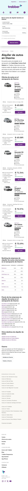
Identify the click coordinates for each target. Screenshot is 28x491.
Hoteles (4, 441)
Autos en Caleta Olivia (7, 415)
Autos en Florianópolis (7, 417)
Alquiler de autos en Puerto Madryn (10, 338)
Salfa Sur (4, 280)
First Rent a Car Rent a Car (8, 322)
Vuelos (3, 437)
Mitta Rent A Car (6, 320)
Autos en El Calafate (7, 406)
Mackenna (17, 82)
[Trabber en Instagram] (3, 482)
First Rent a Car (5, 286)
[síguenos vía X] (8, 482)
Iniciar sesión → (23, 1)
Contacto (4, 465)
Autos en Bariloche (6, 396)
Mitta (3, 277)
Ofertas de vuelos (6, 439)
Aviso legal (4, 478)
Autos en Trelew (6, 408)
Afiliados (4, 467)
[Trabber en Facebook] (5, 482)
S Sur (16, 150)
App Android (5, 456)
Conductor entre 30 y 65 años (9, 38)
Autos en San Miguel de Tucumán (10, 387)
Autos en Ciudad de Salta (8, 394)
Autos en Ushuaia (6, 398)
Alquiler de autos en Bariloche (9, 336)
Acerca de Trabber (7, 450)
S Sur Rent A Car (6, 317)
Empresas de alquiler (7, 423)
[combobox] (14, 23)
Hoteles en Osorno (8, 357)
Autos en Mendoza (6, 379)
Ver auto (20, 112)
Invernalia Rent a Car (7, 327)
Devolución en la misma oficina (9, 36)
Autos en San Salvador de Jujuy (9, 376)
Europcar (4, 308)
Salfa (16, 186)
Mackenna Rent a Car (7, 318)
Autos (3, 443)
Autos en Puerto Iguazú (7, 385)
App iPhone (5, 459)
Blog (3, 452)
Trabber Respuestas (7, 454)
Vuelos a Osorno (7, 361)
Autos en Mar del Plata (7, 381)
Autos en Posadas (6, 391)
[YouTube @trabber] (10, 482)
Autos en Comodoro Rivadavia (9, 400)
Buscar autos (14, 42)
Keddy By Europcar (6, 313)
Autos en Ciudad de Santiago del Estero (11, 402)
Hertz (3, 289)
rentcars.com (17, 114)
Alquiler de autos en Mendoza (9, 340)
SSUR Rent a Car (5, 274)
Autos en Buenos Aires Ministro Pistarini (11, 419)
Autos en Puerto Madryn (8, 383)
